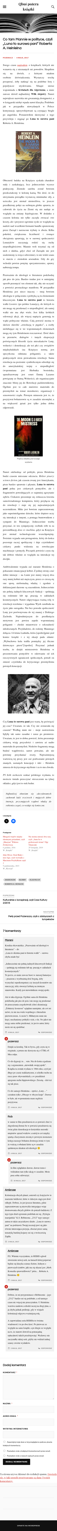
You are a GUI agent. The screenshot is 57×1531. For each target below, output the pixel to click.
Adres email (10, 1416)
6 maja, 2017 (16, 1153)
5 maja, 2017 (13, 1241)
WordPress (34, 1526)
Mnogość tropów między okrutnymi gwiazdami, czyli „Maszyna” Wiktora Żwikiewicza (14, 840)
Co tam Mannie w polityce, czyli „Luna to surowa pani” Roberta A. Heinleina (28, 44)
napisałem (22, 65)
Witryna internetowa (15, 1429)
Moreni (9, 940)
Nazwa (7, 1403)
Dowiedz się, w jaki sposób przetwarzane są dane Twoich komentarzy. (28, 1478)
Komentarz (10, 1372)
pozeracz (8, 58)
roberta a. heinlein (14, 884)
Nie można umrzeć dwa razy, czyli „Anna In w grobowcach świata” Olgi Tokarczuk (39, 840)
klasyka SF (35, 880)
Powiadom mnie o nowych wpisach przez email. (25, 1456)
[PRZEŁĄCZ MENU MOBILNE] (4, 7)
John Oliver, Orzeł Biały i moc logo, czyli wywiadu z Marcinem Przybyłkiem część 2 (14, 859)
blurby (22, 880)
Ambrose (10, 1190)
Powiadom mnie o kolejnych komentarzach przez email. (28, 1451)
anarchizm (10, 880)
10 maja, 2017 (20, 1180)
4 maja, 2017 (22, 58)
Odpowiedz (46, 1032)
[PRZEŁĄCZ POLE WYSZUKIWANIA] (52, 7)
